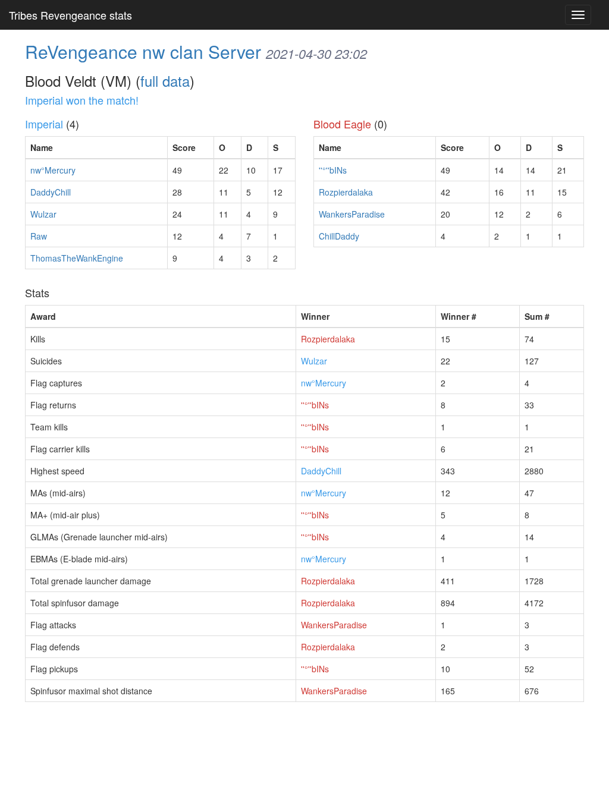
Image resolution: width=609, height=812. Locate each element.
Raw (38, 236)
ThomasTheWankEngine (76, 258)
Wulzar (43, 214)
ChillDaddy (339, 236)
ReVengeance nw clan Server (143, 51)
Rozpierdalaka (346, 192)
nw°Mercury (53, 170)
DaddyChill (50, 192)
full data (165, 80)
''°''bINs (333, 170)
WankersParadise (352, 214)
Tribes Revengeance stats (70, 15)
